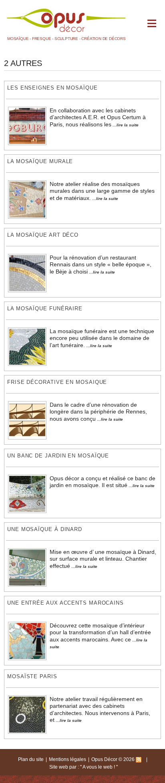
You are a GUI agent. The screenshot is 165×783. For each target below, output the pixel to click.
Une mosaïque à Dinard (44, 529)
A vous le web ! (99, 767)
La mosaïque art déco (42, 235)
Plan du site (31, 759)
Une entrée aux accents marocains (65, 603)
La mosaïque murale (40, 161)
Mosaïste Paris (32, 676)
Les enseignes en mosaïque (52, 88)
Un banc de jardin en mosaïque (58, 456)
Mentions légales (67, 759)
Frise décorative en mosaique (57, 382)
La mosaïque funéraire (44, 309)
